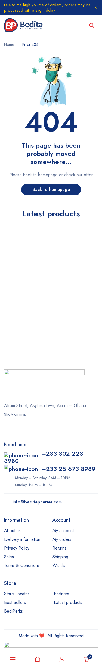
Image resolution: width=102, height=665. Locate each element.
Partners (61, 594)
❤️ (42, 636)
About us (12, 530)
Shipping (60, 557)
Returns (59, 548)
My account (63, 530)
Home (9, 44)
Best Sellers (15, 602)
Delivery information (22, 539)
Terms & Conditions (22, 565)
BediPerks (13, 611)
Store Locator (16, 594)
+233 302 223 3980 (43, 457)
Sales (9, 557)
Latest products (68, 602)
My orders (61, 539)
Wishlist (59, 565)
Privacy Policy (16, 548)
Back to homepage (51, 189)
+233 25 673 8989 (68, 468)
